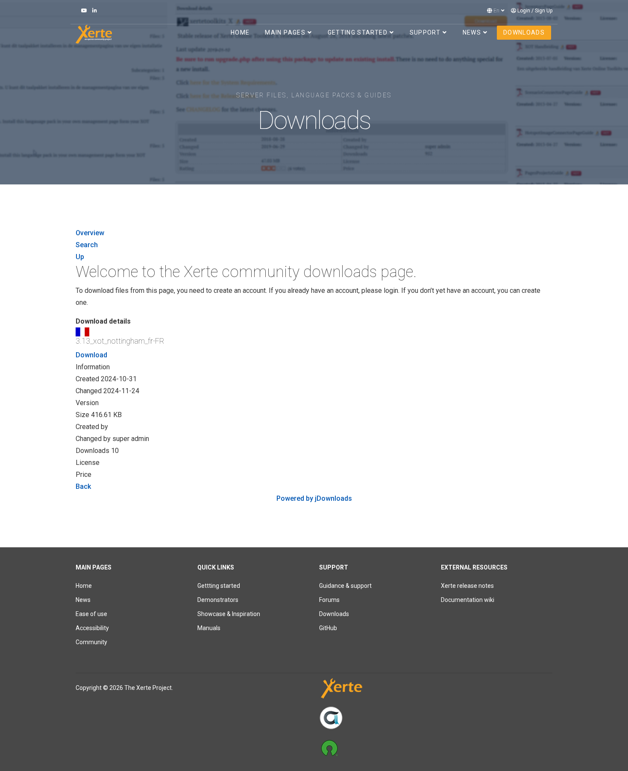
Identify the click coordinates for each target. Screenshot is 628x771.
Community (91, 642)
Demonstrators (217, 599)
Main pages (285, 32)
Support (425, 32)
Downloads (524, 32)
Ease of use (91, 613)
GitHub (328, 628)
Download (91, 355)
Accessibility (92, 628)
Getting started (357, 32)
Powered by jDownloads (314, 498)
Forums (329, 599)
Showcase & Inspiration (228, 613)
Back (83, 486)
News (472, 32)
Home (240, 32)
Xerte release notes (467, 585)
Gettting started (218, 585)
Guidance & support (345, 585)
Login (523, 11)
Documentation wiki (467, 599)
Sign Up (543, 11)
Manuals (208, 628)
